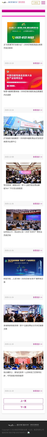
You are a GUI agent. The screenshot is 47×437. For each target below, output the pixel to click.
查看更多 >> (37, 63)
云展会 (35, 3)
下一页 (23, 407)
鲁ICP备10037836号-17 (18, 433)
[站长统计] (29, 433)
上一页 (23, 401)
